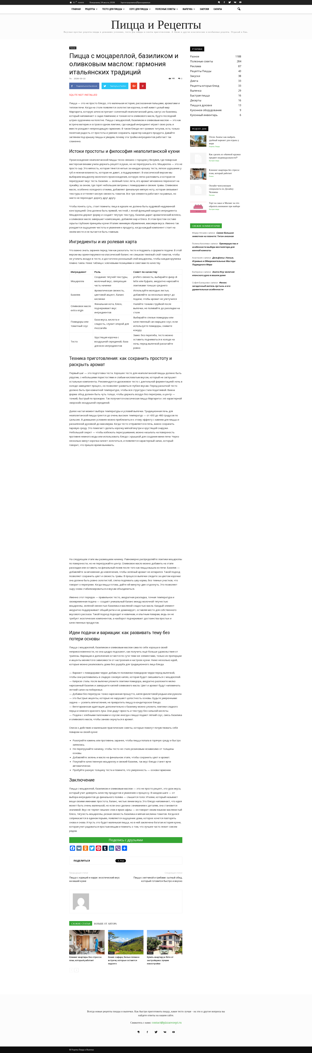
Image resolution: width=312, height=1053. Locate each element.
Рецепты (90, 9)
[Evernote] (218, 2)
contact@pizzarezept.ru (167, 1022)
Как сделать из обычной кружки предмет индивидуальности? (225, 156)
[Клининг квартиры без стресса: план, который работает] (87, 942)
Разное (72, 48)
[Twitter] (229, 2)
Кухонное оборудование (206, 110)
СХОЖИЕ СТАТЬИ (80, 923)
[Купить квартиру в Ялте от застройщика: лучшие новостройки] (164, 942)
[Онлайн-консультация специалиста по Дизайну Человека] (198, 189)
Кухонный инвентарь (204, 115)
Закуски (204, 9)
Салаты (218, 9)
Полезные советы (165, 9)
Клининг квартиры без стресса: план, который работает (224, 171)
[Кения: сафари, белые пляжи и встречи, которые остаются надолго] (125, 942)
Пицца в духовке (201, 105)
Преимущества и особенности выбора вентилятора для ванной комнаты (215, 247)
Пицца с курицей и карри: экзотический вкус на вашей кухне (94, 879)
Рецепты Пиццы (200, 71)
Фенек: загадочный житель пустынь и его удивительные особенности (211, 286)
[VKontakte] (235, 2)
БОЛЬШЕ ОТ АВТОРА (105, 923)
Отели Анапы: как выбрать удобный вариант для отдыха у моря (224, 140)
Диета (194, 81)
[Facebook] (224, 2)
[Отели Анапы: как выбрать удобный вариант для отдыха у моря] (198, 141)
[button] (239, 9)
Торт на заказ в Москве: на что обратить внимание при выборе (224, 204)
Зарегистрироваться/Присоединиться (135, 2)
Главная (76, 9)
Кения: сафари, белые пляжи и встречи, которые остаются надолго (123, 960)
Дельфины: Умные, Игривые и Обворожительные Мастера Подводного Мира (213, 261)
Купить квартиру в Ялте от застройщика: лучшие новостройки (160, 960)
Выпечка (187, 9)
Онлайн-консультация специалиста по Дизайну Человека (221, 189)
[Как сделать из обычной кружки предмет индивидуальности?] (198, 158)
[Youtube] (240, 2)
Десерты (195, 100)
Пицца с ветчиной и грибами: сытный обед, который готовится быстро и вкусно (157, 879)
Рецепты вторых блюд (204, 86)
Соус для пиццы (138, 9)
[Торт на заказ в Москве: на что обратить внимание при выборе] (198, 207)
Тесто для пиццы (112, 9)
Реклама (195, 66)
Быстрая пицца (200, 95)
